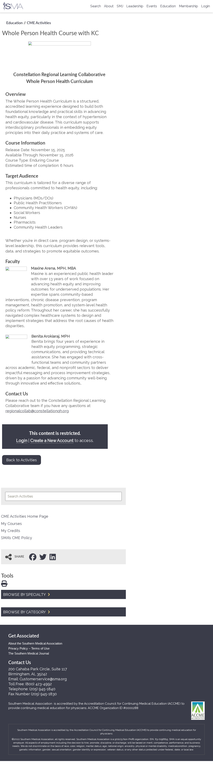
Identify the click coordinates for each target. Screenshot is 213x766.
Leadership (134, 6)
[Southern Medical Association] (13, 5)
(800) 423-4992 (38, 684)
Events (151, 6)
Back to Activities (21, 460)
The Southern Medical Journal (28, 653)
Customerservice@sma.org (43, 679)
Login (205, 6)
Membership (188, 6)
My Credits (10, 530)
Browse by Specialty (25, 594)
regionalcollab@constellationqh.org (37, 411)
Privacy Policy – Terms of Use (29, 648)
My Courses (11, 523)
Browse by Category (25, 612)
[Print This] (4, 583)
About (109, 6)
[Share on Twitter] (43, 556)
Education (168, 6)
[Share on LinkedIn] (53, 556)
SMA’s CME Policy (16, 538)
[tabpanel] (59, 230)
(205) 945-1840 (42, 689)
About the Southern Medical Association (35, 643)
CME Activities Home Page (24, 516)
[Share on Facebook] (32, 556)
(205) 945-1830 (44, 694)
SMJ (120, 6)
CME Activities (39, 23)
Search (95, 6)
